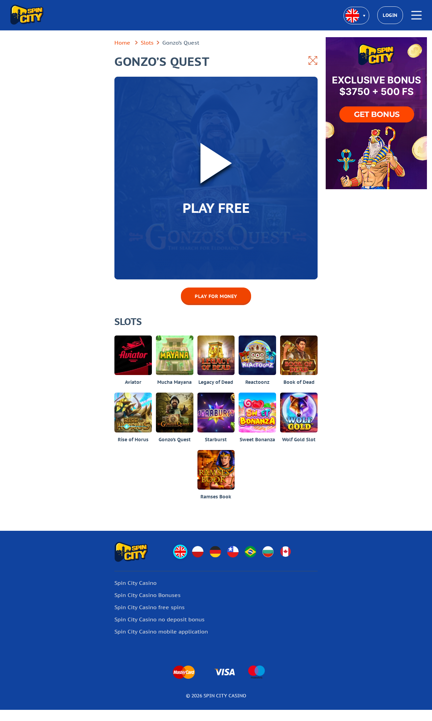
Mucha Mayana (174, 382)
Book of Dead (299, 382)
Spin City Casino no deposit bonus (159, 619)
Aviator (133, 382)
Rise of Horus (133, 440)
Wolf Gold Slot (299, 440)
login (390, 15)
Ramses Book (215, 497)
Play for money (216, 296)
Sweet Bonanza (257, 440)
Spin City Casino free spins (149, 607)
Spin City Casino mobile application (161, 631)
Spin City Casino (135, 582)
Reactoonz (257, 382)
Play (133, 347)
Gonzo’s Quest (175, 440)
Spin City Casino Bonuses (147, 595)
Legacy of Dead (215, 382)
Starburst (216, 440)
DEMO (133, 364)
